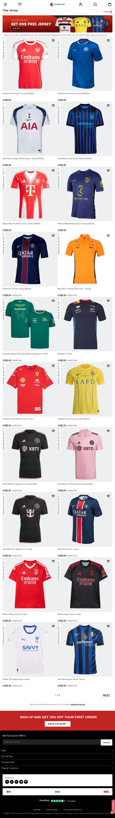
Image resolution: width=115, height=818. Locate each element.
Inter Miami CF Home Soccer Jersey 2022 (75, 484)
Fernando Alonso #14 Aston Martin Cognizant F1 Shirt (25, 354)
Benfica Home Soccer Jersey (15, 614)
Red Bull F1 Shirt (65, 354)
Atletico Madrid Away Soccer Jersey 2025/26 (76, 224)
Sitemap (36, 810)
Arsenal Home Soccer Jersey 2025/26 (18, 94)
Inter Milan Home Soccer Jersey (71, 679)
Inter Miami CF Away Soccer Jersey (17, 549)
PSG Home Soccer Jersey (68, 549)
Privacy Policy (52, 810)
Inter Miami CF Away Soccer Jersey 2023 (20, 484)
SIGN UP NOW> (57, 723)
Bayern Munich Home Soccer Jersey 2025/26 (21, 224)
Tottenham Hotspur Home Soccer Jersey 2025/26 (23, 159)
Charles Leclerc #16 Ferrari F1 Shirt (18, 419)
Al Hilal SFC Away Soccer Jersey (16, 679)
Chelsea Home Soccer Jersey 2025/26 (73, 94)
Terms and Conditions (72, 810)
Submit (106, 742)
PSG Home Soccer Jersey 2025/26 (17, 289)
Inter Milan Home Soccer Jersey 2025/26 (75, 159)
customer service (77, 704)
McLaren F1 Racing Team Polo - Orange (74, 289)
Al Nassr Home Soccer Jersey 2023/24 (74, 419)
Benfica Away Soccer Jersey (69, 614)
